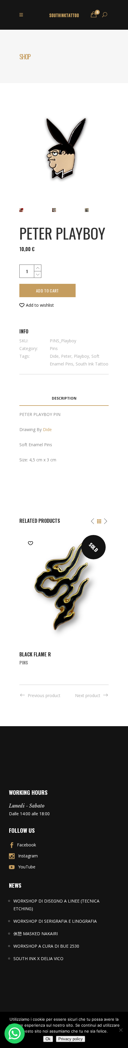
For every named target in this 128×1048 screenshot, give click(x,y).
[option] (64, 598)
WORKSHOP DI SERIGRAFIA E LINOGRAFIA (55, 921)
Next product (87, 695)
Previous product (44, 695)
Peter (66, 356)
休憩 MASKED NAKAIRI (35, 933)
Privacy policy (70, 1039)
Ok (48, 1039)
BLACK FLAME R (35, 654)
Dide (54, 356)
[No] (121, 1030)
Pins (54, 348)
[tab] (64, 398)
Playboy (81, 356)
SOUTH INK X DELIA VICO (38, 958)
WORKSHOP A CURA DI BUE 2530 (46, 946)
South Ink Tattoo (92, 364)
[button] (36, 305)
